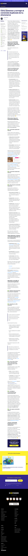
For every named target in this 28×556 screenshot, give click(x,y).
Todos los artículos (3, 6)
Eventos (2, 534)
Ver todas (16, 516)
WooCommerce (17, 514)
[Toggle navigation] (26, 3)
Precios (2, 525)
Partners (2, 530)
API (1, 535)
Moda (15, 523)
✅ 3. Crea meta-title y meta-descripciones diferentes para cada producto (3, 41)
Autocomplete (3, 515)
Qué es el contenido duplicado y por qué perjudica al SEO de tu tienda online (3, 24)
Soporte (16, 525)
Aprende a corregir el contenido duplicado (3, 36)
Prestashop (16, 515)
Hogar (15, 522)
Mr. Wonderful (14, 381)
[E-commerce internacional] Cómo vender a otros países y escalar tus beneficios (13, 467)
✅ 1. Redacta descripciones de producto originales (3, 37)
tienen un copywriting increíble (12, 163)
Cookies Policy (4, 549)
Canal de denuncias (17, 532)
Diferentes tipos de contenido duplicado (3, 28)
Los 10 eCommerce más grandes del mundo (24, 26)
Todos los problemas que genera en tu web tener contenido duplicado (3, 26)
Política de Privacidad (14, 485)
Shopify (16, 510)
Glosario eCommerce (3, 540)
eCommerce (4, 465)
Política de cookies (17, 531)
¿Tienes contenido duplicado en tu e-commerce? (3, 46)
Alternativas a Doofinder (4, 541)
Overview (2, 510)
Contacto (2, 546)
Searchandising (3, 514)
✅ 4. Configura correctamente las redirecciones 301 (2, 43)
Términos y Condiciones (10, 485)
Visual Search (3, 517)
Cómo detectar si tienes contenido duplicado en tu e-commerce (3, 34)
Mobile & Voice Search (4, 516)
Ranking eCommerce (3, 536)
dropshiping (16, 179)
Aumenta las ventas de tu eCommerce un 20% (24, 23)
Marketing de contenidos (15, 420)
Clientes (2, 527)
